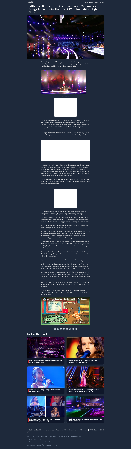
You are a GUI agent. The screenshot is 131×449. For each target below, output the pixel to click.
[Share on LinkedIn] (55, 329)
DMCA (47, 436)
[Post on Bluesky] (61, 329)
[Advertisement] (65, 107)
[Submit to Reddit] (67, 329)
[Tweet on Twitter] (58, 329)
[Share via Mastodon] (64, 329)
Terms (42, 436)
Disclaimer (53, 436)
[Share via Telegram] (73, 329)
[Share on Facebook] (76, 329)
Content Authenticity (76, 436)
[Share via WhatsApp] (70, 329)
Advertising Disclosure (63, 436)
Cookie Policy (35, 436)
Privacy (28, 436)
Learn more (55, 445)
